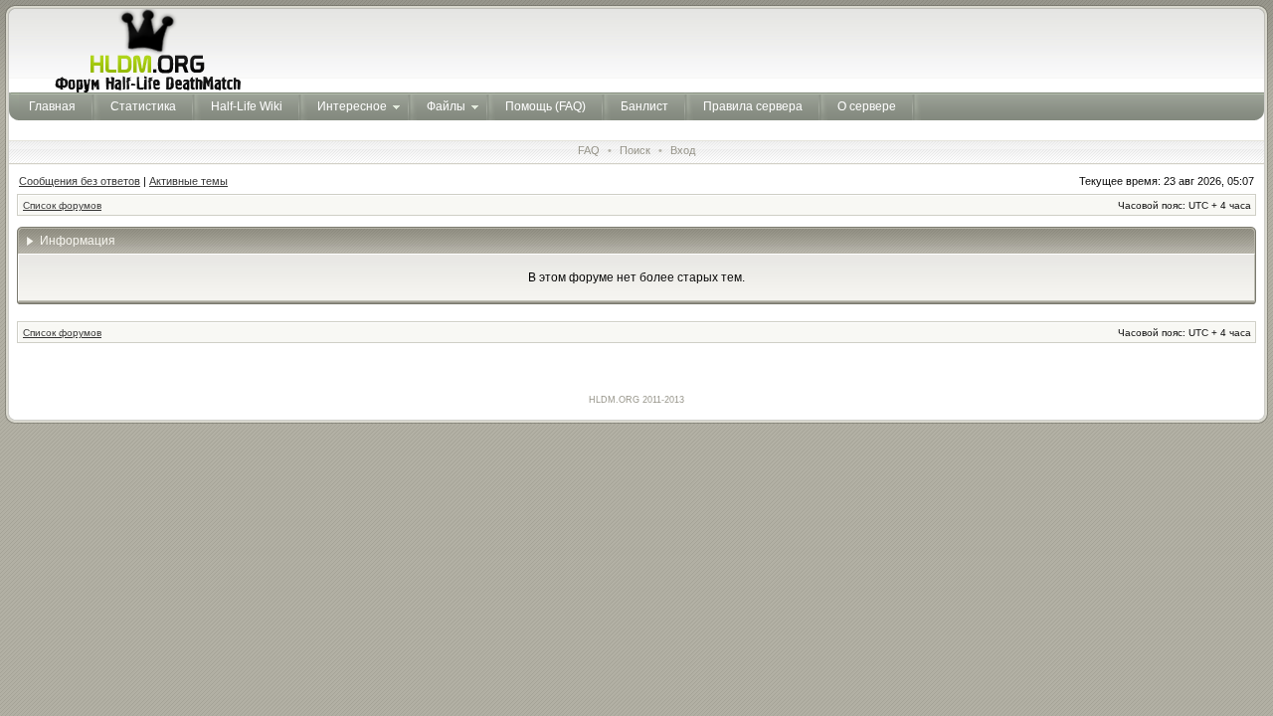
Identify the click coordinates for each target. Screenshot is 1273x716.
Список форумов (62, 205)
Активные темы (188, 181)
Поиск (635, 150)
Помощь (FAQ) (545, 106)
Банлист (644, 106)
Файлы (446, 106)
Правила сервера (753, 106)
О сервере (866, 106)
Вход (682, 150)
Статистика (143, 106)
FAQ (589, 150)
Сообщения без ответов (79, 181)
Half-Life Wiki (246, 106)
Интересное (352, 106)
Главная (52, 106)
